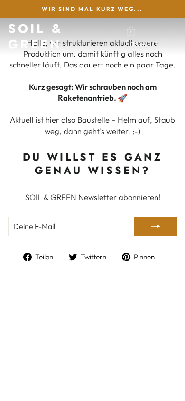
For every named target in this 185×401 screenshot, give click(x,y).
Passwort (141, 43)
